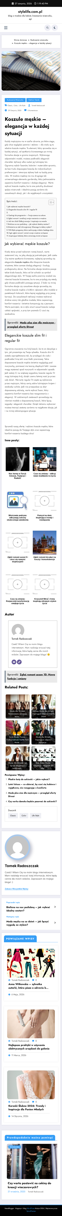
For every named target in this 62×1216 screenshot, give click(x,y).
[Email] (14, 662)
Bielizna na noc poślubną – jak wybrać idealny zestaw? (28, 224)
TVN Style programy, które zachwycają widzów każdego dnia (30, 230)
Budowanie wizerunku (15, 100)
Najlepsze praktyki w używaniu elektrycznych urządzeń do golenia (28, 1046)
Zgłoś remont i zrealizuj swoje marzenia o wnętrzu (27, 218)
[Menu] (5, 27)
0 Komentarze (33, 110)
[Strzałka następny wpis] (55, 923)
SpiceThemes (31, 1211)
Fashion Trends (34, 100)
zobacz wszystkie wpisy (16, 889)
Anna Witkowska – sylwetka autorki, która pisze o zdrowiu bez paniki (28, 986)
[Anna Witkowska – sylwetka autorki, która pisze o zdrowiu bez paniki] (31, 962)
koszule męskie (22, 262)
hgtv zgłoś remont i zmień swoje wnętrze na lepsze (28, 233)
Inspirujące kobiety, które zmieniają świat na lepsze (28, 236)
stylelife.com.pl (30, 11)
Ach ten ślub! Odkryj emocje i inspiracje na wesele (27, 221)
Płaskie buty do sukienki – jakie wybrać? (29, 779)
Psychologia (32, 1147)
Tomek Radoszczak (38, 105)
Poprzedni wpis (13, 902)
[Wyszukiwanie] (47, 27)
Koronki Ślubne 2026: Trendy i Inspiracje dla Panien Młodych (26, 1107)
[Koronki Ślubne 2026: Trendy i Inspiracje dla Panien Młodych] (31, 1084)
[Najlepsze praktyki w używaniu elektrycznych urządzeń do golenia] (31, 1023)
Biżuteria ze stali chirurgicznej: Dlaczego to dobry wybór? (30, 227)
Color (16, 105)
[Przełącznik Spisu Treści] (49, 202)
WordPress (30, 1208)
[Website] (19, 662)
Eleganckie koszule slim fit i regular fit (22, 209)
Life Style (22, 105)
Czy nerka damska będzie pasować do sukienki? (32, 801)
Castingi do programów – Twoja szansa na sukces (27, 215)
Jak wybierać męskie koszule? (19, 206)
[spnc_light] (55, 27)
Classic (10, 105)
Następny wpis (12, 917)
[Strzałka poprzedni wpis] (55, 907)
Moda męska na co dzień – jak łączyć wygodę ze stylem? (27, 923)
